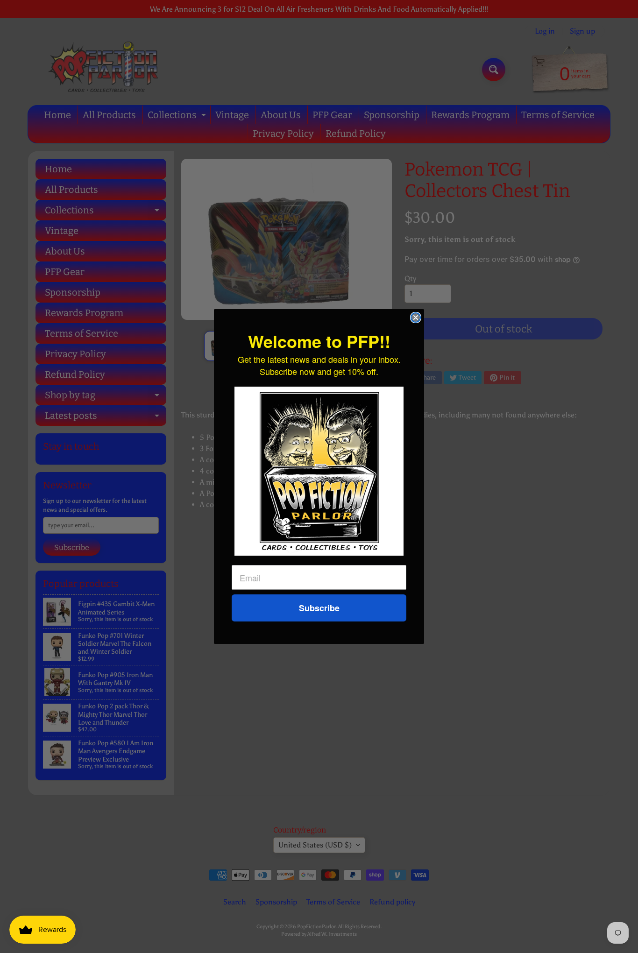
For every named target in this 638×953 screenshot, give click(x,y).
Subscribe (319, 608)
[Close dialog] (415, 317)
